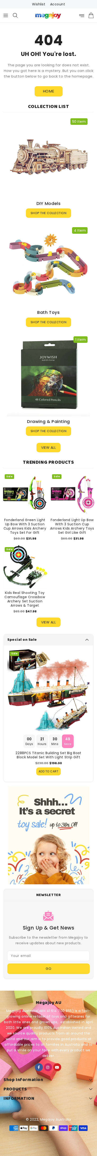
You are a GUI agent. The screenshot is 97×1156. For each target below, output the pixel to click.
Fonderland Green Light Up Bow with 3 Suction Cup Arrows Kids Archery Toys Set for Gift (25, 526)
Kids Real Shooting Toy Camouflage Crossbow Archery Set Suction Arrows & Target (24, 599)
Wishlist (38, 4)
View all (48, 447)
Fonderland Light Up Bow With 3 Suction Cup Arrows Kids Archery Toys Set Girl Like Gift (72, 526)
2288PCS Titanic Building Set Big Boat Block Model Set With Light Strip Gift (48, 755)
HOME (48, 91)
